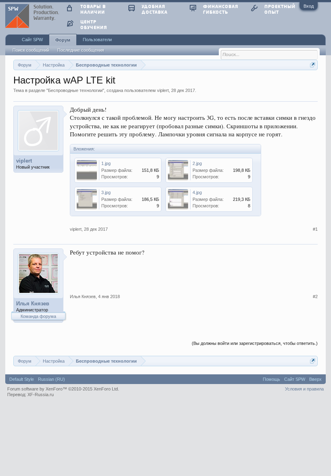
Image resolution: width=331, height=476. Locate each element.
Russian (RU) (51, 379)
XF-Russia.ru (40, 394)
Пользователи (97, 39)
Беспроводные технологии (75, 90)
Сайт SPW (32, 39)
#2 (315, 296)
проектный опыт (279, 9)
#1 (315, 229)
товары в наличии (93, 9)
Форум (62, 40)
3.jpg (106, 192)
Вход (309, 6)
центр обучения (93, 24)
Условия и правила (304, 388)
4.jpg (197, 192)
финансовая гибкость (220, 9)
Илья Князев (32, 304)
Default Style (21, 379)
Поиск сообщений (31, 50)
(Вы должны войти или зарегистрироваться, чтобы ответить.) (255, 343)
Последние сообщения (80, 50)
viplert (163, 90)
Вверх (315, 379)
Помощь (271, 379)
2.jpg (197, 163)
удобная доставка (155, 9)
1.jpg (106, 163)
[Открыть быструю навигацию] (312, 64)
